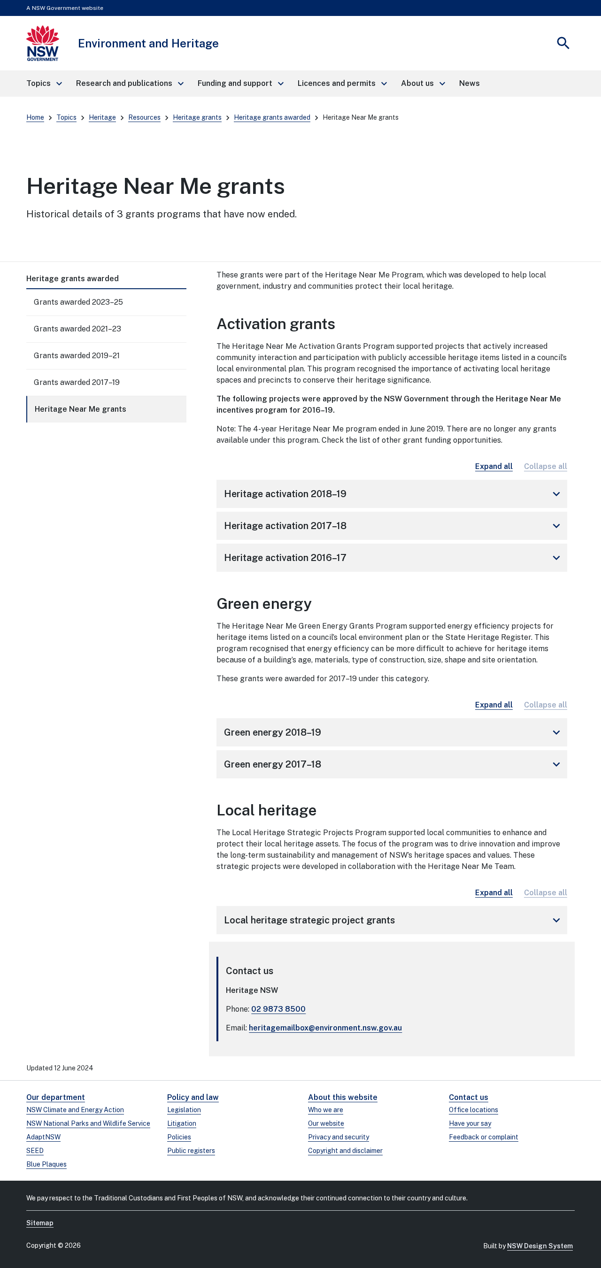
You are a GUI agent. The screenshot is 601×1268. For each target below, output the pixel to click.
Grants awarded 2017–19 (77, 382)
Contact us (468, 1097)
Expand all (494, 466)
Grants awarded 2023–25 (78, 302)
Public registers (191, 1150)
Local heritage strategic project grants (393, 920)
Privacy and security (338, 1137)
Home (35, 117)
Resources (144, 117)
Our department (55, 1097)
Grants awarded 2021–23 (77, 328)
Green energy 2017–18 (393, 764)
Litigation (181, 1123)
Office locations (473, 1110)
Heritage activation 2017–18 (393, 526)
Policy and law (193, 1097)
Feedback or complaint (483, 1137)
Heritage (102, 117)
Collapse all (545, 466)
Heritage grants (197, 117)
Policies (179, 1137)
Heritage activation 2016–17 (393, 558)
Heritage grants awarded (272, 117)
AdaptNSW (43, 1137)
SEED (35, 1150)
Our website (326, 1123)
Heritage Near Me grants (80, 409)
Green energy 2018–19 (393, 732)
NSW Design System (540, 1246)
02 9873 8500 (278, 1009)
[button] (44, 83)
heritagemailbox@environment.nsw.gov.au (325, 1027)
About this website (343, 1097)
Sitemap (40, 1223)
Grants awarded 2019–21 (77, 355)
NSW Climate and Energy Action (75, 1110)
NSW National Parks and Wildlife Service (88, 1123)
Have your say (470, 1123)
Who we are (325, 1110)
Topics (66, 117)
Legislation (184, 1110)
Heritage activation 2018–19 (393, 494)
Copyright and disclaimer (345, 1150)
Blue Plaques (46, 1164)
